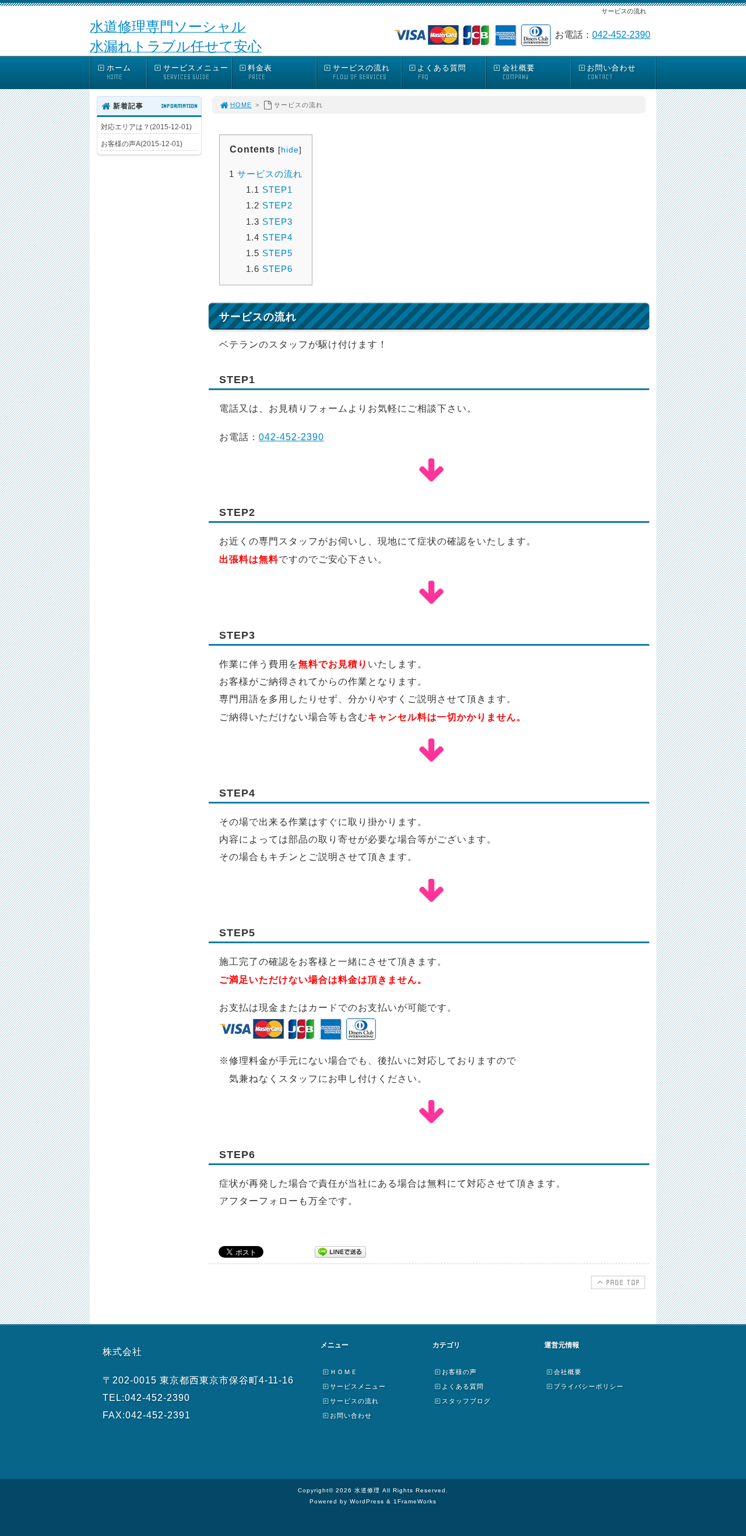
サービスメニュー (195, 72)
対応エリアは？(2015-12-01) (146, 127)
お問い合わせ (611, 72)
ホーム (119, 72)
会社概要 (518, 72)
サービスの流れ (361, 72)
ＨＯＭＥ (344, 1371)
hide (290, 149)
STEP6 (269, 269)
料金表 (260, 72)
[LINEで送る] (340, 1251)
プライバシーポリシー (589, 1386)
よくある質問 (441, 72)
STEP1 (269, 189)
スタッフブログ (466, 1400)
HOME (241, 104)
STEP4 (269, 237)
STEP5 (269, 253)
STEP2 (269, 205)
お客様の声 (459, 1371)
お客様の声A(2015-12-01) (141, 144)
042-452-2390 (621, 35)
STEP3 (269, 221)
